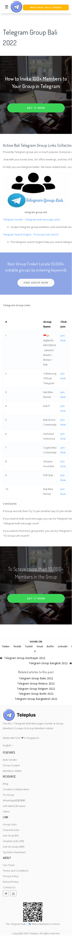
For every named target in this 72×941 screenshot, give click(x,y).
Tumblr (29, 646)
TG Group (8, 795)
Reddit (17, 646)
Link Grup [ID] (10, 835)
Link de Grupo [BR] (13, 846)
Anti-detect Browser (14, 806)
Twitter (6, 646)
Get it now (36, 108)
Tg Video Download (14, 852)
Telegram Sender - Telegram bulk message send (31, 219)
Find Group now (36, 282)
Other (6, 811)
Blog (5, 783)
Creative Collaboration (16, 789)
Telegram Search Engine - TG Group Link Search (31, 234)
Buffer (50, 646)
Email (40, 646)
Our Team (9, 865)
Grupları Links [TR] (13, 841)
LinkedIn (63, 646)
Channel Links (11, 830)
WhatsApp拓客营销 (14, 800)
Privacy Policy (11, 876)
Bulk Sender (10, 759)
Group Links (10, 824)
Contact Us (9, 887)
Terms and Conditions (16, 870)
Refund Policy (11, 881)
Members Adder (12, 771)
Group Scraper (11, 765)
